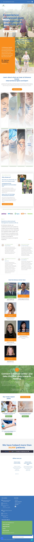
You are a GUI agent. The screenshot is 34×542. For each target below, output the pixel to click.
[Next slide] (31, 467)
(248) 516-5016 (17, 470)
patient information (18, 501)
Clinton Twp (9, 1)
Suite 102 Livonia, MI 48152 (17, 467)
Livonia (13, 1)
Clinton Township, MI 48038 (28, 467)
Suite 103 (4, 506)
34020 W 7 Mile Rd (17, 466)
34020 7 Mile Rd (5, 515)
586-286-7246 (28, 470)
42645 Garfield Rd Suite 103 (28, 466)
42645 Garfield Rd (6, 505)
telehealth (16, 504)
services (16, 500)
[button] (16, 5)
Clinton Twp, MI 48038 (6, 507)
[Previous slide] (2, 467)
